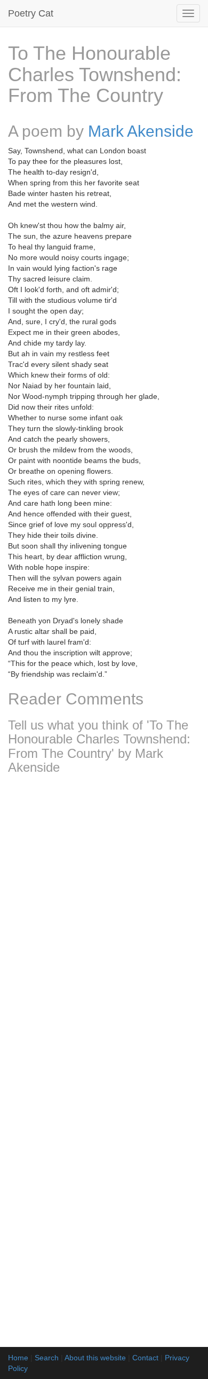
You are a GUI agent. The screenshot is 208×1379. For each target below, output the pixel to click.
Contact (145, 1357)
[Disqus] (104, 923)
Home (18, 1357)
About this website (95, 1357)
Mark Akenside (141, 131)
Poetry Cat (30, 13)
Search (47, 1357)
